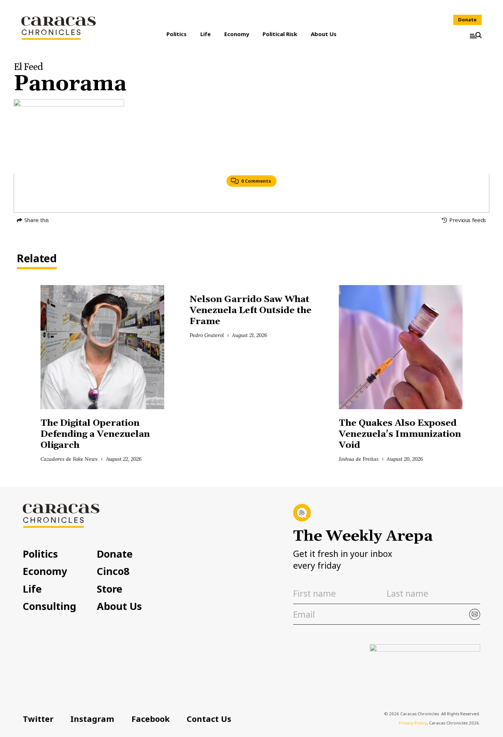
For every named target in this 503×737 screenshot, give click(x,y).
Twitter (38, 718)
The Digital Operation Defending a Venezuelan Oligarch (95, 434)
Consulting (49, 606)
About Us (324, 34)
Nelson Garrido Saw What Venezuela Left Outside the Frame (251, 310)
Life (205, 34)
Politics (176, 34)
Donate (467, 19)
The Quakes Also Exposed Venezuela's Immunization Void (400, 434)
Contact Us (209, 718)
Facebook (150, 718)
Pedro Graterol (207, 335)
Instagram (92, 718)
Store (109, 589)
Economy (236, 34)
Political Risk (280, 34)
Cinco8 (113, 571)
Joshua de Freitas (358, 459)
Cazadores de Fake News (69, 459)
